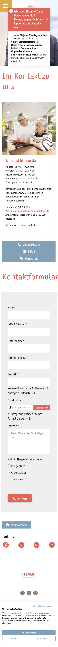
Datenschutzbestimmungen (44, 606)
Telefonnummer (18, 357)
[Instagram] (22, 593)
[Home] (29, 574)
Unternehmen (16, 341)
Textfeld (13, 426)
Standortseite (19, 525)
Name (12, 307)
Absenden (20, 498)
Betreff (13, 374)
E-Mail (31, 251)
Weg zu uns (31, 258)
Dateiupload (15, 400)
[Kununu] (35, 593)
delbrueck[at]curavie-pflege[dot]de (30, 210)
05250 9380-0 (31, 244)
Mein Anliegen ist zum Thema (25, 459)
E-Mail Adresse (17, 324)
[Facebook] (29, 593)
